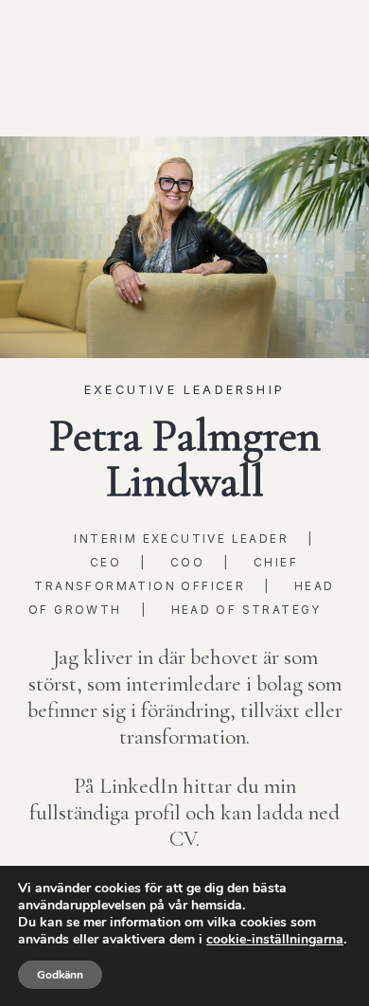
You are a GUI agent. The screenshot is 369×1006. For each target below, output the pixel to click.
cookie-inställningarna (274, 939)
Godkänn (60, 974)
